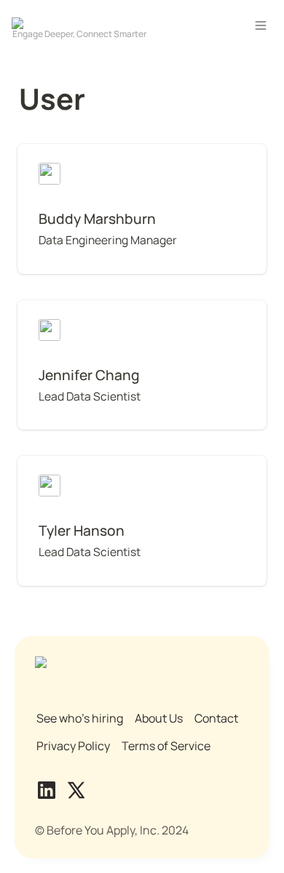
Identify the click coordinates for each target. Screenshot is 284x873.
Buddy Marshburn (64, 152)
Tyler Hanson (52, 464)
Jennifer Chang (58, 308)
